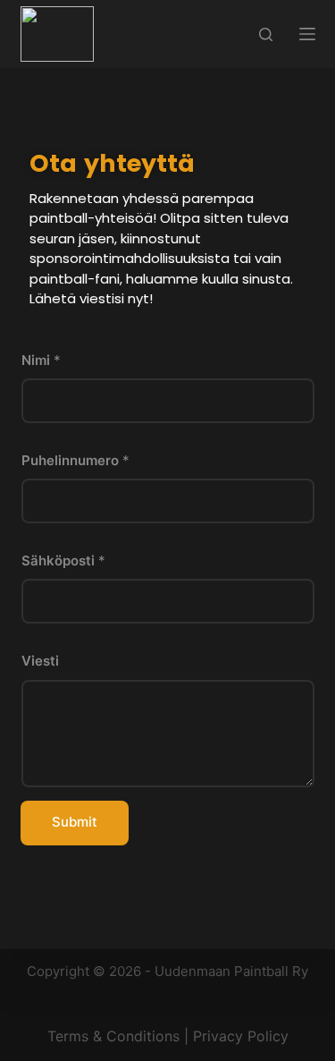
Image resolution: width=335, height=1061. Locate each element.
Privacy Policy (241, 1036)
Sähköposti (63, 560)
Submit (74, 821)
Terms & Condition (109, 1036)
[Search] (265, 34)
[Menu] (307, 34)
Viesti (40, 660)
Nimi (41, 360)
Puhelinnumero (75, 460)
